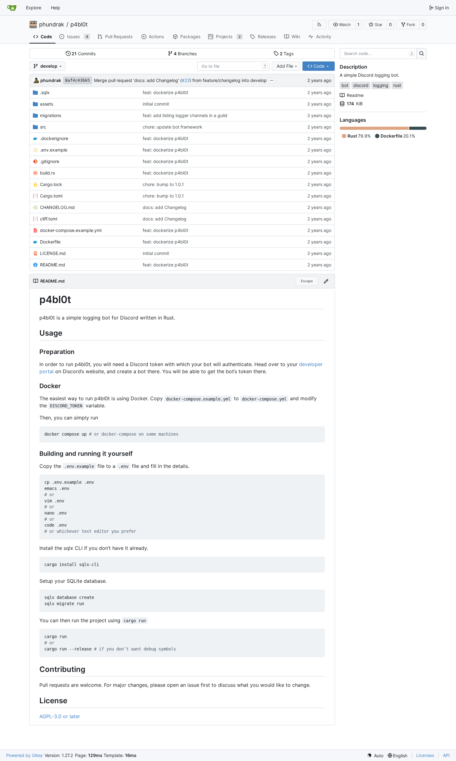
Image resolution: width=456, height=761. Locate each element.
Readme (355, 95)
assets (46, 103)
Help (55, 7)
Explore (33, 7)
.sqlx (45, 92)
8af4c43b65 (77, 80)
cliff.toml (48, 218)
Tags (287, 53)
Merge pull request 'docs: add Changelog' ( (138, 80)
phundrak (51, 24)
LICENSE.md (53, 253)
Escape (307, 281)
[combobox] (233, 66)
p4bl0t (79, 24)
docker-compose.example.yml (70, 230)
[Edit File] (326, 281)
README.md (52, 264)
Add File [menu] (285, 66)
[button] (342, 24)
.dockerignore (54, 138)
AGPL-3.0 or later (59, 716)
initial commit (156, 103)
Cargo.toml (51, 195)
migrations (50, 115)
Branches (185, 53)
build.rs (47, 172)
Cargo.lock (51, 184)
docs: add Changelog (164, 207)
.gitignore (49, 161)
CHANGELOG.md (57, 207)
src (43, 126)
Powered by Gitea (24, 755)
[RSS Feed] (319, 24)
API (446, 755)
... (272, 80)
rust (397, 85)
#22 (186, 80)
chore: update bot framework (172, 126)
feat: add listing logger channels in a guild (185, 115)
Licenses (425, 755)
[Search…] (421, 53)
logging (380, 85)
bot (345, 85)
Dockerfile (50, 241)
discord (361, 85)
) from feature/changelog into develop (228, 80)
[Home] (11, 7)
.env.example (53, 149)
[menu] (375, 755)
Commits (84, 53)
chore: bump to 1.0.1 (163, 184)
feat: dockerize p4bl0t (165, 92)
